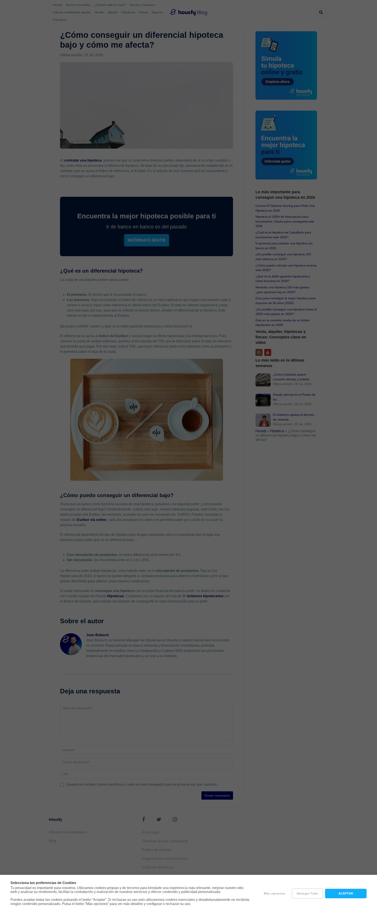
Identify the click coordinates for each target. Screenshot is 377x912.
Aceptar (345, 893)
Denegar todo (307, 893)
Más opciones (274, 893)
